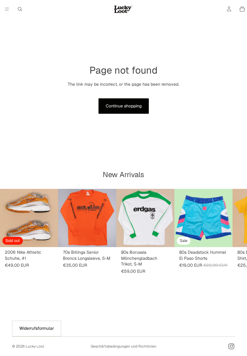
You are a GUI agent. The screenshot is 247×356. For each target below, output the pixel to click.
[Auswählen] (223, 237)
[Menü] (7, 9)
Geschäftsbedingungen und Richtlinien (123, 346)
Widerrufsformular (36, 328)
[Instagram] (231, 346)
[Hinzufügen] (107, 237)
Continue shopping (124, 106)
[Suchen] (20, 9)
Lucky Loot (35, 346)
